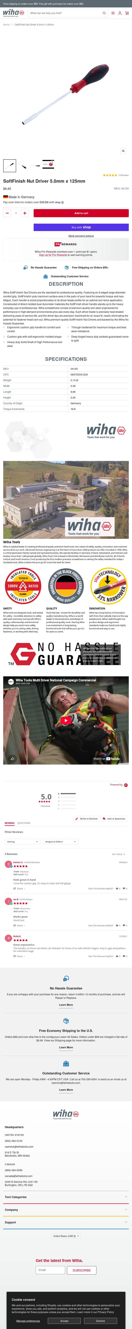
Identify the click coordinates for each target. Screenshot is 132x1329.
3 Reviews (124, 175)
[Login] (120, 13)
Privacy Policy (106, 1312)
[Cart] (127, 13)
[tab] (86, 819)
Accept (64, 1321)
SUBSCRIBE (82, 1270)
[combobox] (22, 842)
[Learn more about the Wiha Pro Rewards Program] (66, 244)
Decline (100, 1321)
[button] (19, 888)
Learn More (66, 1005)
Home (6, 24)
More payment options (81, 236)
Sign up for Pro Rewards (53, 255)
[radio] (67, 794)
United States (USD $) (64, 1236)
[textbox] (126, 855)
